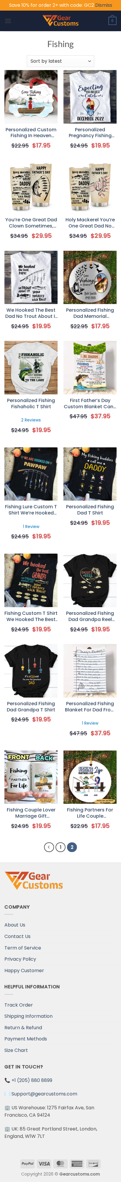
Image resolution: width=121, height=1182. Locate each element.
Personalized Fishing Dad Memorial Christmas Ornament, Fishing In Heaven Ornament (90, 313)
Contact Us (17, 936)
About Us (14, 925)
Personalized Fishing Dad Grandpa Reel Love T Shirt (90, 616)
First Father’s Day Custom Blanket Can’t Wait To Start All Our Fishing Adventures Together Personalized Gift (90, 404)
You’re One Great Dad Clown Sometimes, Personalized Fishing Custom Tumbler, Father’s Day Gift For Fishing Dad (31, 223)
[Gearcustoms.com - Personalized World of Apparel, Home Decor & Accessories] (60, 21)
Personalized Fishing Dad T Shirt (90, 510)
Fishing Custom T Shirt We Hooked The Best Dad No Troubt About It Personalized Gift (31, 616)
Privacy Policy (20, 959)
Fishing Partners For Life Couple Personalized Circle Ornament (90, 813)
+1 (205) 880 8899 (31, 1080)
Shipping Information (28, 1016)
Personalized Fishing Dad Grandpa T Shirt (31, 707)
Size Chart (16, 1050)
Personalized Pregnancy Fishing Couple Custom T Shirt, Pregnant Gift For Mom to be (90, 133)
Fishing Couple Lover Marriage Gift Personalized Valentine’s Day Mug (31, 813)
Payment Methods (25, 1038)
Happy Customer (24, 970)
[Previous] (49, 847)
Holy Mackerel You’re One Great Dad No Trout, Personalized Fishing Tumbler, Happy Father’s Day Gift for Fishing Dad (90, 223)
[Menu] (7, 21)
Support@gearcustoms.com (44, 1093)
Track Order (18, 1005)
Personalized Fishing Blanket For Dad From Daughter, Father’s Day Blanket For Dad (90, 707)
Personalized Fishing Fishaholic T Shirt (31, 404)
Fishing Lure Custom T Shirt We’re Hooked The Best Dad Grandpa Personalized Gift (31, 510)
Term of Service (22, 947)
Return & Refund (23, 1027)
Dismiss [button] (103, 5)
